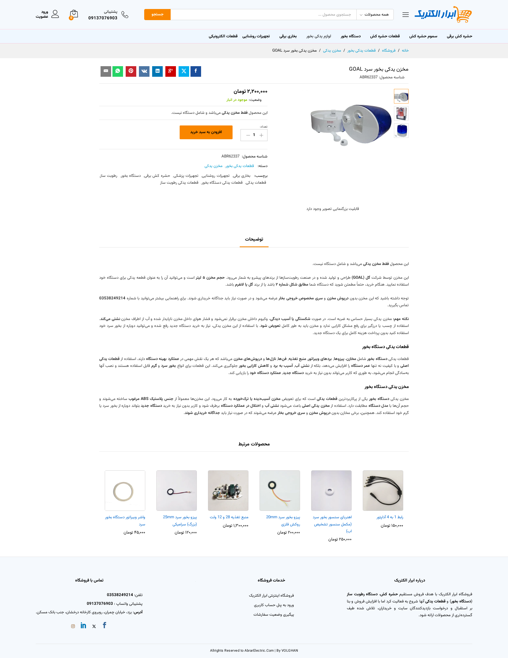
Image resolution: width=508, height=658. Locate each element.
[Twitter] (94, 627)
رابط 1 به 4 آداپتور (390, 517)
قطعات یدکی (256, 183)
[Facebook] (104, 626)
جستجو (158, 14)
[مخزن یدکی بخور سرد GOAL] (195, 71)
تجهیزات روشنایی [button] (256, 36)
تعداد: (263, 126)
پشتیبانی (110, 12)
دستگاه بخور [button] (351, 36)
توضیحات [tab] (254, 239)
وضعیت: (255, 100)
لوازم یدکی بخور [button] (318, 36)
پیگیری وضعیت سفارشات (273, 615)
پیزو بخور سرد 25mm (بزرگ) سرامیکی (180, 520)
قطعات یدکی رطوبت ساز (179, 183)
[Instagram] (73, 627)
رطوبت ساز (108, 176)
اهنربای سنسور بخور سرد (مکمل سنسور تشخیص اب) (332, 524)
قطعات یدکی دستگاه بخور (222, 183)
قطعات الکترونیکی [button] (223, 36)
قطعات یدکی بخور (240, 166)
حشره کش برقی (157, 176)
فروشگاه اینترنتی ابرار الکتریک (271, 596)
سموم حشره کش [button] (423, 36)
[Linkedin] (83, 626)
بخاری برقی (288, 36)
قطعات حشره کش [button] (385, 36)
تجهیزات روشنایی (215, 176)
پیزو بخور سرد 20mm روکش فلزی (283, 520)
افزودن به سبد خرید (206, 132)
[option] (383, 496)
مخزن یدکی (214, 166)
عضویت (42, 17)
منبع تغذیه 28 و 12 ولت (229, 517)
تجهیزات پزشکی (186, 176)
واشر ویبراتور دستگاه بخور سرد (125, 520)
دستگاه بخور (131, 176)
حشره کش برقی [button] (459, 36)
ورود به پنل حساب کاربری (274, 605)
